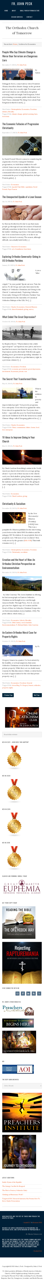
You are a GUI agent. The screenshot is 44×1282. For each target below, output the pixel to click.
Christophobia (16, 109)
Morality (11, 112)
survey (31, 309)
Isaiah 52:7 (27, 1223)
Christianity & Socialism (13, 504)
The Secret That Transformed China (19, 379)
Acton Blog (16, 685)
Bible (23, 187)
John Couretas (33, 625)
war (25, 371)
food (37, 427)
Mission (34, 307)
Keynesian (14, 371)
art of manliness (17, 249)
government (23, 369)
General (28, 307)
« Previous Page (8, 695)
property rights (7, 688)
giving (26, 309)
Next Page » (37, 695)
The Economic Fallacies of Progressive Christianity (20, 126)
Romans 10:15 (37, 1223)
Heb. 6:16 (27, 540)
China (14, 427)
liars (35, 114)
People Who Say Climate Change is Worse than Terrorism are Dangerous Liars (19, 56)
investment (6, 371)
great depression (34, 369)
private (21, 371)
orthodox (37, 685)
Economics (26, 109)
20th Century (16, 623)
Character (14, 247)
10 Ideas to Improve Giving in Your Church (18, 439)
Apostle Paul (16, 187)
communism (21, 427)
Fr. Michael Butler (22, 625)
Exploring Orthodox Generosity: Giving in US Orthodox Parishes (21, 258)
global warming (28, 114)
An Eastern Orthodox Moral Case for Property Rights (19, 634)
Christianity (16, 552)
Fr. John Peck (22, 3)
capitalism (28, 187)
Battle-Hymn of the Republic (12, 1182)
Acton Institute (26, 623)
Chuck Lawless (17, 496)
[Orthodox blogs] (14, 769)
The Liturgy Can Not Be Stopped (13, 1186)
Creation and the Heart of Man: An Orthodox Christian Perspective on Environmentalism (18, 564)
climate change (17, 114)
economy (15, 369)
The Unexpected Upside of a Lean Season (21, 197)
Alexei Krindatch (17, 309)
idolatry (5, 112)
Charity (13, 307)
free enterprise (7, 430)
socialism (24, 552)
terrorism (5, 116)
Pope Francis (12, 189)
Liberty (22, 620)
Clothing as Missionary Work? (12, 1195)
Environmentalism (8, 625)
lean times (27, 249)
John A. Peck (37, 1266)
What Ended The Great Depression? (19, 317)
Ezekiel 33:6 (38, 1251)
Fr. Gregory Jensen (26, 685)
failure (28, 427)
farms (33, 427)
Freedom (33, 109)
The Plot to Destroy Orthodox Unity (14, 1190)
